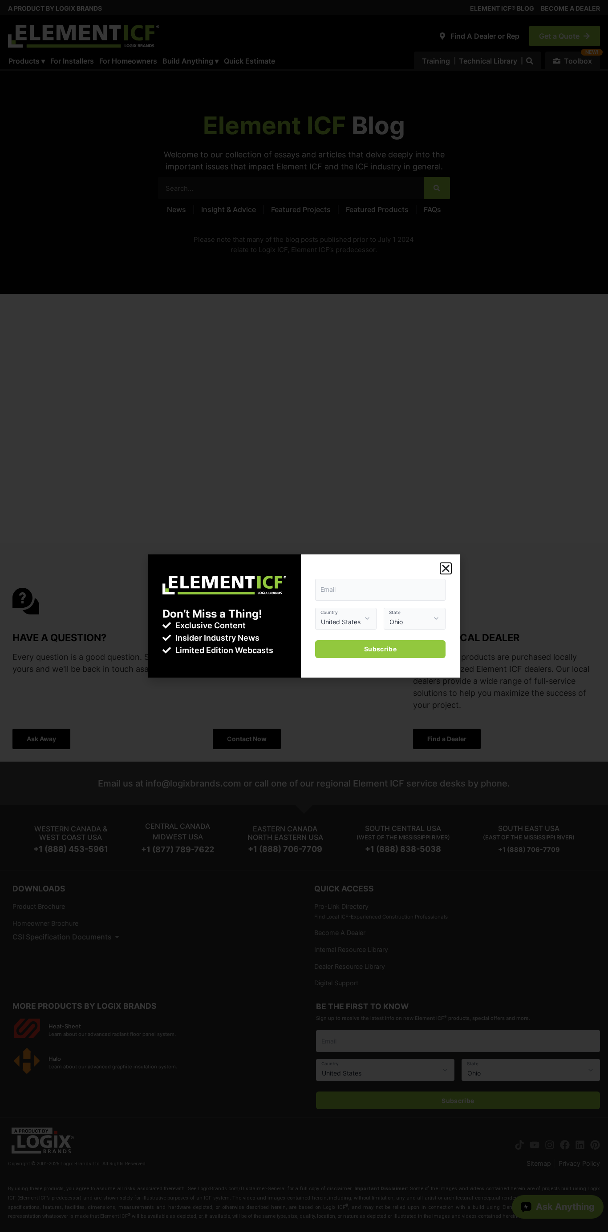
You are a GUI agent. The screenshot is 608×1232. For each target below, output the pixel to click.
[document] (304, 616)
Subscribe (380, 649)
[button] (446, 568)
